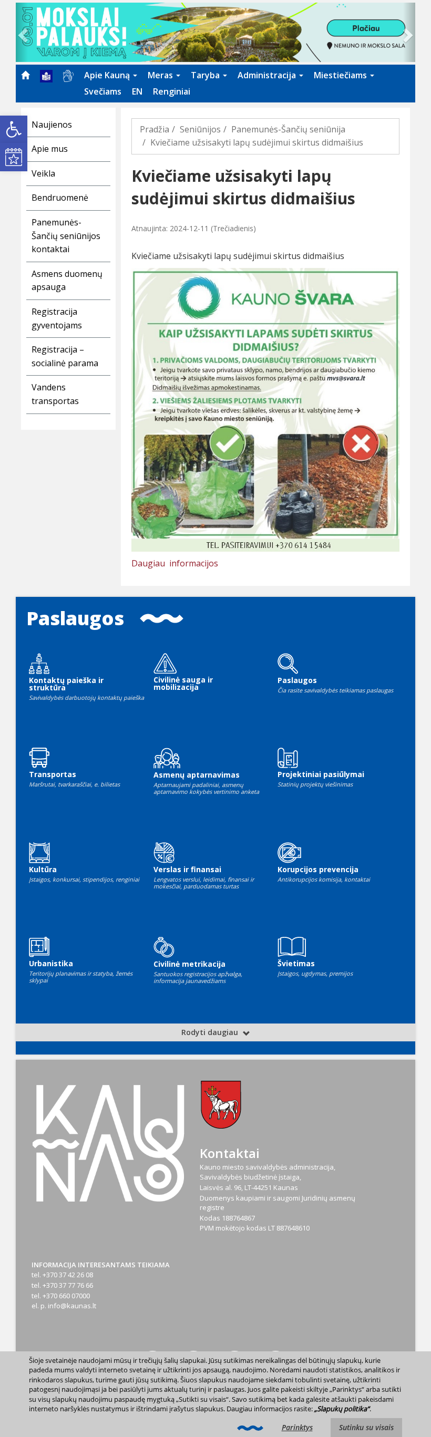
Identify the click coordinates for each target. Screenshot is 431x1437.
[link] (13, 129)
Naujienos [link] (52, 124)
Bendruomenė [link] (60, 197)
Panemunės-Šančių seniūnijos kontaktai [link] (66, 235)
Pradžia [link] (154, 129)
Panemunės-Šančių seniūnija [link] (288, 129)
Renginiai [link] (171, 91)
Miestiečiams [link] (341, 75)
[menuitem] (25, 75)
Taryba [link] (206, 75)
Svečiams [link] (102, 91)
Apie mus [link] (50, 148)
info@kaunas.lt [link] (72, 1305)
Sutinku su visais (366, 1427)
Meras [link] (161, 75)
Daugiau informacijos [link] (174, 563)
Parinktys (297, 1427)
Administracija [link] (268, 75)
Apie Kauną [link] (108, 75)
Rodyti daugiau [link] (210, 1032)
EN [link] (137, 91)
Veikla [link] (43, 173)
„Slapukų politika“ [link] (342, 1408)
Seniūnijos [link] (200, 129)
